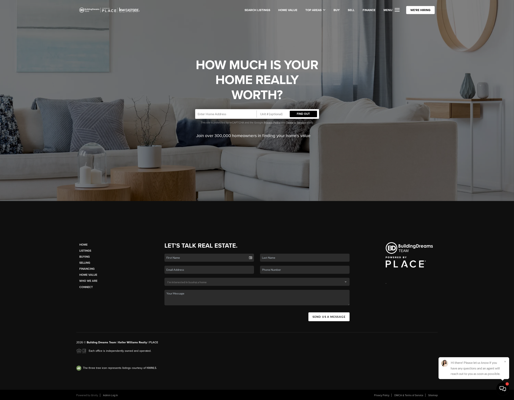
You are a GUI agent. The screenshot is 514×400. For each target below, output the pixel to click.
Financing (87, 269)
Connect (86, 287)
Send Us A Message (329, 316)
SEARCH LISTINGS (257, 10)
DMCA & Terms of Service (408, 395)
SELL (351, 10)
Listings (85, 250)
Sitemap (433, 395)
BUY (336, 10)
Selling (84, 263)
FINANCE (369, 10)
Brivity (94, 395)
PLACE (153, 342)
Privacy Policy (272, 122)
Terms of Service (296, 122)
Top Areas (313, 10)
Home (83, 244)
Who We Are (88, 281)
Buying (84, 256)
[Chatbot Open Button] (502, 388)
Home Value (287, 10)
